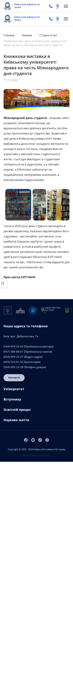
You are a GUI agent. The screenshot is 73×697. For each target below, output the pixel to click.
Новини (27, 35)
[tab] (36, 390)
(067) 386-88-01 (13, 351)
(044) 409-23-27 (13, 356)
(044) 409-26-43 (13, 346)
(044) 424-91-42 (13, 362)
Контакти (14, 377)
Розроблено (36, 455)
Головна (9, 35)
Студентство (48, 35)
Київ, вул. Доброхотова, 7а (21, 336)
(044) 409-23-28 (13, 367)
